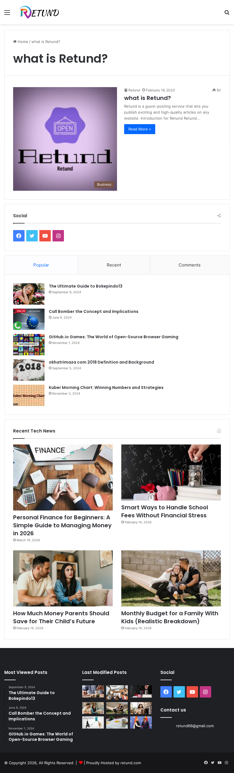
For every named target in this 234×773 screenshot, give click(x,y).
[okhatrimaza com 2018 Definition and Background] (29, 370)
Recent (114, 265)
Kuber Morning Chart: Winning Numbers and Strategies (106, 387)
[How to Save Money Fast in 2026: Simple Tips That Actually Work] (93, 691)
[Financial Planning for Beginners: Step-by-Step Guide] (93, 722)
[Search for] (227, 14)
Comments (190, 265)
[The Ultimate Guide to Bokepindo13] (29, 294)
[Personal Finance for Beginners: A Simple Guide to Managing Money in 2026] (63, 477)
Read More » (139, 129)
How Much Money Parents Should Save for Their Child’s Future (61, 617)
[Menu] (7, 14)
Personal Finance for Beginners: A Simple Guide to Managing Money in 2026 (62, 525)
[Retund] (43, 12)
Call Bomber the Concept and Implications (93, 311)
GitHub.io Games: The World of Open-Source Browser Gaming (113, 337)
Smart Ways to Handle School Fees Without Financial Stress (164, 511)
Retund (134, 90)
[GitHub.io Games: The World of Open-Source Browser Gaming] (29, 344)
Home (22, 41)
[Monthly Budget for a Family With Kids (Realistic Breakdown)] (171, 578)
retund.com (130, 762)
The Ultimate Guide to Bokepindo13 (85, 286)
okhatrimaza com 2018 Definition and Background (101, 362)
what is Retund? (147, 98)
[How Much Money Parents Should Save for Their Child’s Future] (63, 578)
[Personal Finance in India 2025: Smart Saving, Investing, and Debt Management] (117, 722)
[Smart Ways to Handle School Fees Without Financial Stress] (171, 472)
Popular (41, 265)
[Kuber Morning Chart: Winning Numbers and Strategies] (29, 395)
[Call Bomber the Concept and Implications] (29, 319)
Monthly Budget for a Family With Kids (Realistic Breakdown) (169, 617)
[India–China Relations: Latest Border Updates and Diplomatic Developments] (141, 722)
